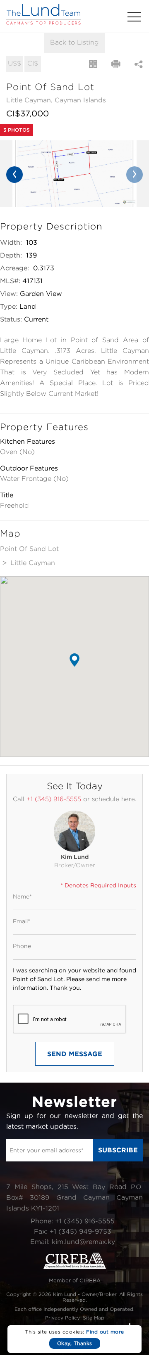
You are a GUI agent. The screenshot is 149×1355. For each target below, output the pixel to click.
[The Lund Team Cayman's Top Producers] (43, 25)
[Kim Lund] (74, 831)
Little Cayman (32, 562)
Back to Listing (74, 42)
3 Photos (16, 129)
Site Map (93, 1317)
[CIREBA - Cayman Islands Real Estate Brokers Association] (74, 1266)
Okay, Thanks (74, 1343)
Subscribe (118, 1150)
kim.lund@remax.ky (83, 1241)
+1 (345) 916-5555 (53, 799)
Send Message (74, 1053)
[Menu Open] (134, 16)
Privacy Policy (62, 1317)
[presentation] (14, 174)
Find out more (105, 1331)
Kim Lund (75, 857)
